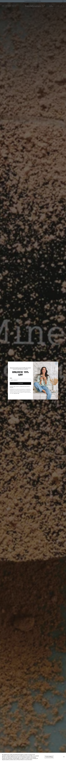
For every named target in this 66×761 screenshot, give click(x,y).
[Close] (64, 756)
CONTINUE (20, 383)
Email (11, 378)
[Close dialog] (56, 363)
